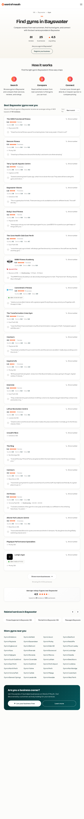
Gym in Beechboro (70, 659)
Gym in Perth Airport (50, 664)
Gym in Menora (48, 655)
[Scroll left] (72, 612)
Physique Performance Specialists (21, 542)
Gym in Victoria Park (11, 673)
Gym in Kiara (8, 650)
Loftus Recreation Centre (17, 409)
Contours (10, 470)
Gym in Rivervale (29, 650)
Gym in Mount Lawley (70, 646)
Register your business (42, 51)
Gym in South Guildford (12, 659)
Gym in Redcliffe (69, 641)
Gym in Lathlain (48, 659)
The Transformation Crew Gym (19, 313)
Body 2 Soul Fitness (15, 212)
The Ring (10, 446)
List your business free (25, 703)
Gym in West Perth (69, 677)
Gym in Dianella (68, 655)
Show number (72, 119)
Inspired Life (12, 361)
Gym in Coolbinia (69, 664)
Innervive (10, 385)
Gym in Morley (48, 641)
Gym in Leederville (30, 677)
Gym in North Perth (11, 668)
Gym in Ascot (48, 637)
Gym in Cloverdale (30, 659)
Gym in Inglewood (10, 646)
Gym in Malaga (48, 673)
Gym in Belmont (29, 646)
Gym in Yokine (29, 668)
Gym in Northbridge (70, 668)
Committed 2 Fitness (23, 288)
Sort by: (63, 110)
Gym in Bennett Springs (12, 677)
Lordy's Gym (20, 555)
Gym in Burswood (49, 650)
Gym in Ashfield (29, 637)
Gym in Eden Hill (48, 646)
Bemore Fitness (13, 141)
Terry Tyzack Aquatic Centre (18, 164)
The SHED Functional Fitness (18, 119)
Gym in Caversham (69, 673)
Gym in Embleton (10, 637)
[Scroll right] (78, 612)
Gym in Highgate (10, 655)
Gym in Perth (47, 668)
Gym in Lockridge (69, 650)
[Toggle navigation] (81, 4)
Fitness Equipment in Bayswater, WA (19, 620)
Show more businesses (40, 576)
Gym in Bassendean (31, 641)
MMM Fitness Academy (24, 260)
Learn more (59, 703)
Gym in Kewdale (49, 677)
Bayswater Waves (14, 188)
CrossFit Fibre (12, 433)
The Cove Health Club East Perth (20, 236)
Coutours (10, 337)
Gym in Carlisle (29, 673)
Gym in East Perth (10, 664)
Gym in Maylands (10, 641)
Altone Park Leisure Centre (18, 518)
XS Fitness (11, 494)
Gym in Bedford (68, 637)
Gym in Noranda (29, 655)
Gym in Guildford (30, 664)
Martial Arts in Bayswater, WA (48, 620)
